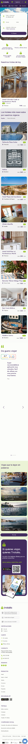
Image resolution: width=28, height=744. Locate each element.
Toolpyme (5, 631)
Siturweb (5, 629)
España (3, 118)
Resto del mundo (11, 118)
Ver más (14, 535)
